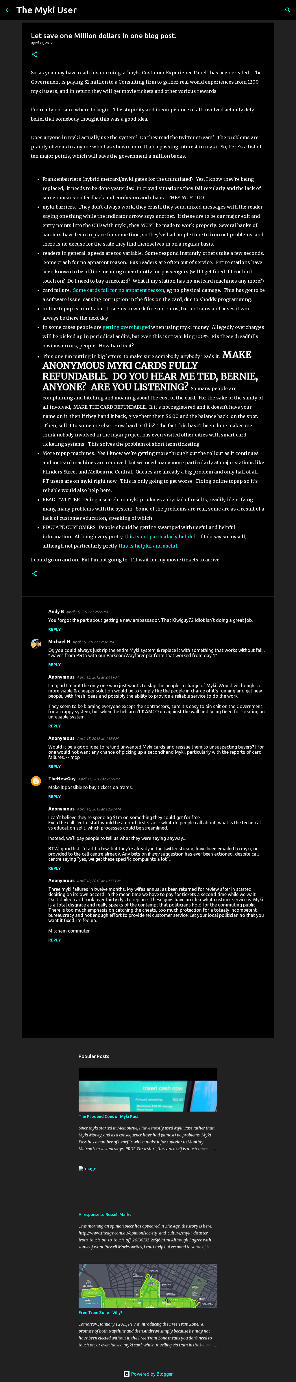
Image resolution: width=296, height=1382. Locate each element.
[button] (34, 55)
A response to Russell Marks (105, 1214)
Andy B (56, 611)
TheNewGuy (62, 778)
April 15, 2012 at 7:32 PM (98, 779)
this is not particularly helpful (160, 536)
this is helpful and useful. (148, 546)
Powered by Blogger (151, 1374)
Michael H (59, 641)
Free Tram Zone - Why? (100, 1312)
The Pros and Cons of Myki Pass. (109, 1116)
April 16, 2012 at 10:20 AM (99, 809)
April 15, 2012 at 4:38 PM (97, 738)
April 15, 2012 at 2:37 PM (93, 642)
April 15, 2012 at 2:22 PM (87, 612)
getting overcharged (126, 327)
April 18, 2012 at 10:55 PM (98, 881)
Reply (54, 629)
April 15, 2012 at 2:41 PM (97, 677)
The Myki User (46, 10)
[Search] (85, 10)
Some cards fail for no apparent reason (118, 290)
